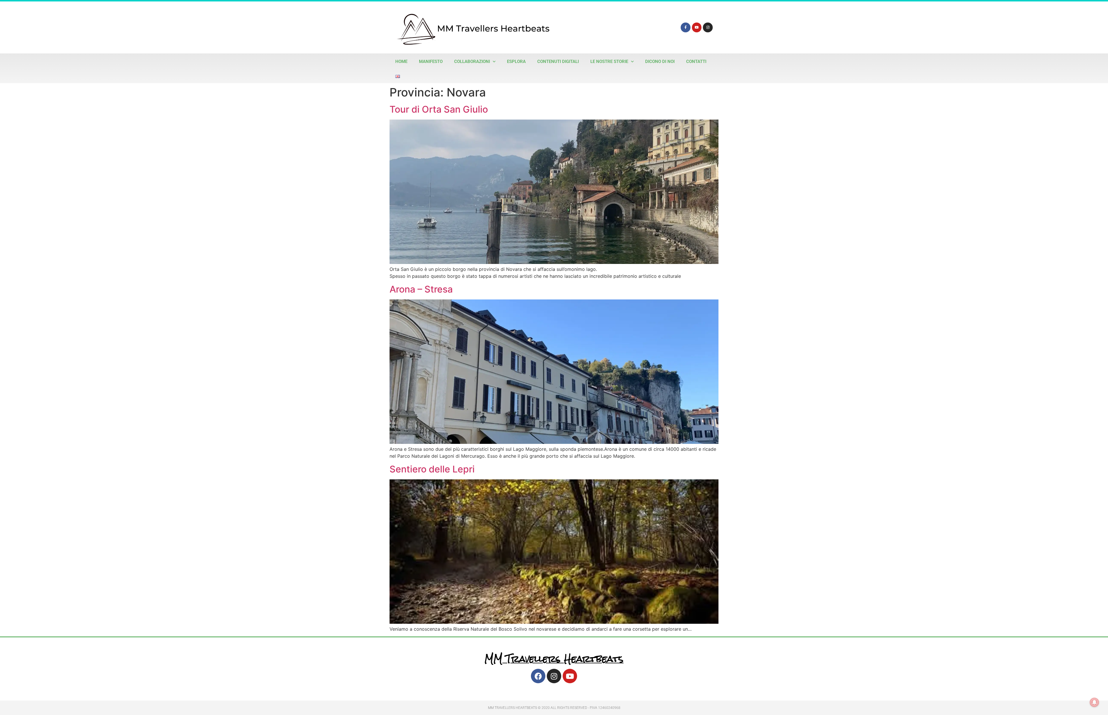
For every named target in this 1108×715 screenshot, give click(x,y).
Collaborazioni (472, 61)
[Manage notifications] (1094, 702)
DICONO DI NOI (660, 61)
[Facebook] (538, 676)
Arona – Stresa (421, 289)
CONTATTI (696, 61)
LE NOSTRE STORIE (609, 61)
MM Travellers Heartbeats (554, 659)
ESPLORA (516, 61)
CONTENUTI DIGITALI (558, 61)
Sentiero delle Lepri (432, 469)
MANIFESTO (431, 61)
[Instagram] (708, 27)
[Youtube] (697, 27)
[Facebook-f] (685, 27)
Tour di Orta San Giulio (439, 109)
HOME (401, 61)
